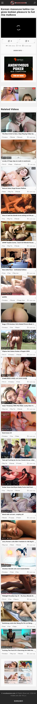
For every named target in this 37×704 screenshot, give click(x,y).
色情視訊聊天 (18, 701)
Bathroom (18, 164)
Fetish (19, 517)
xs (21, 3)
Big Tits (11, 191)
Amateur (5, 137)
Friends (19, 463)
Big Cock (16, 273)
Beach (18, 327)
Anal (4, 273)
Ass (4, 219)
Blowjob (20, 137)
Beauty (17, 599)
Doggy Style (21, 300)
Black (12, 545)
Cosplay (12, 517)
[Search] (34, 2)
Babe (10, 164)
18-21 (4, 164)
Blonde (13, 137)
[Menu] (2, 2)
